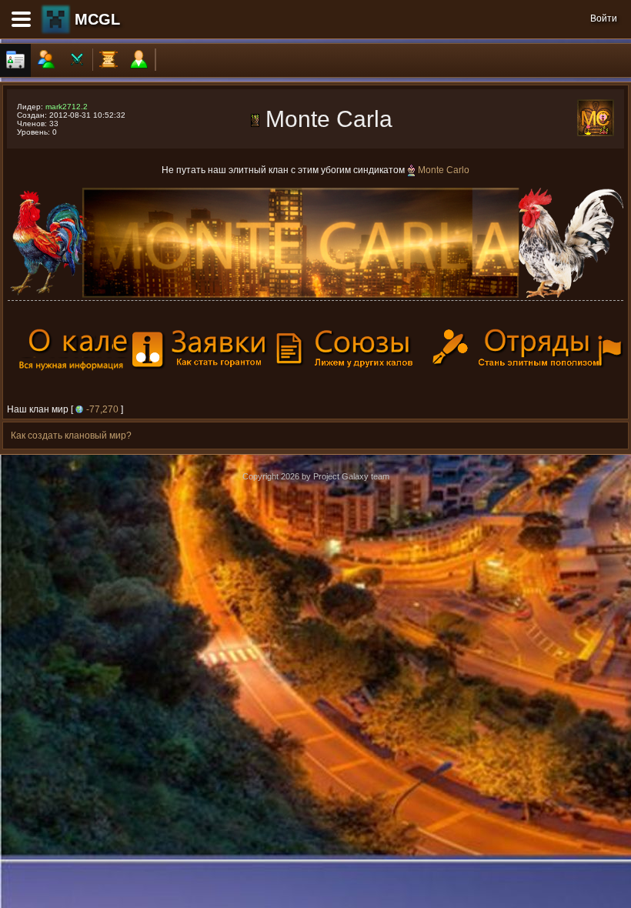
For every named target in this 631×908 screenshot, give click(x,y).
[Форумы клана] (108, 60)
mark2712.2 (66, 106)
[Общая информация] (15, 60)
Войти (603, 18)
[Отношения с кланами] (77, 60)
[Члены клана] (46, 60)
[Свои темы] (139, 60)
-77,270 (102, 409)
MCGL (97, 19)
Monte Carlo (443, 170)
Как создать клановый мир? (71, 435)
